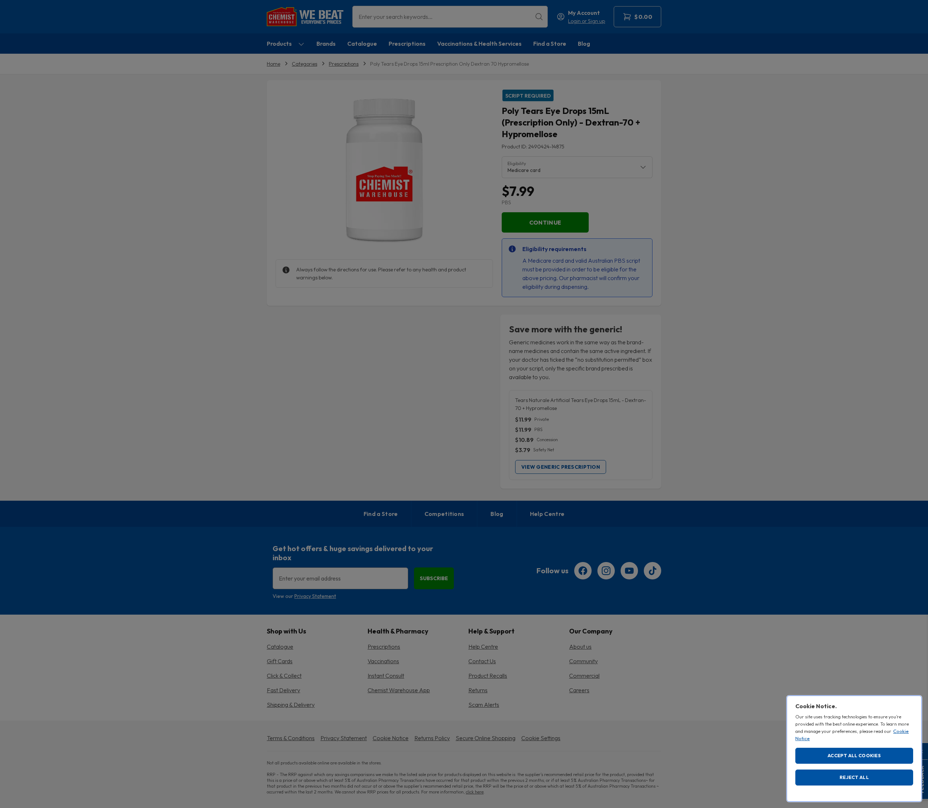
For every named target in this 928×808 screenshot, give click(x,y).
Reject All (854, 777)
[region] (854, 748)
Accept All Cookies (854, 755)
